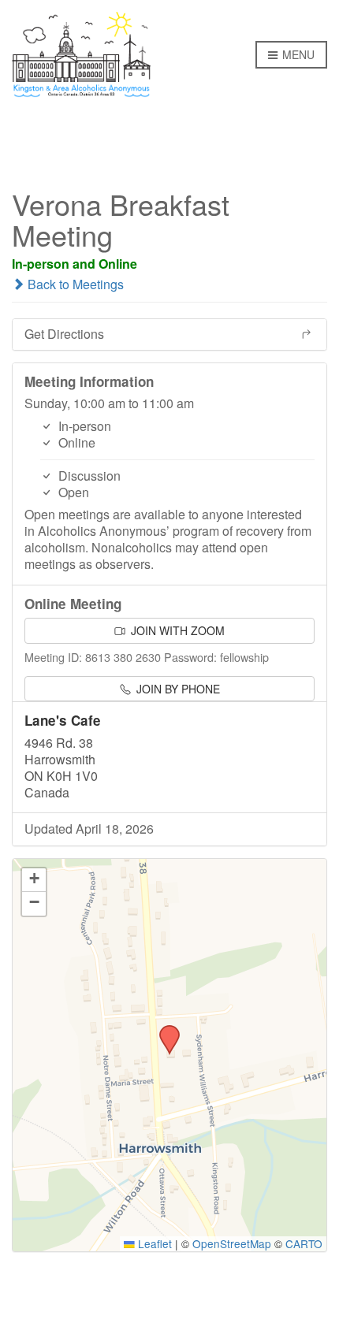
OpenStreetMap (231, 1243)
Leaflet (153, 1243)
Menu (297, 54)
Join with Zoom (176, 630)
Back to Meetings (74, 284)
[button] (164, 1030)
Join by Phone (176, 689)
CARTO (303, 1243)
